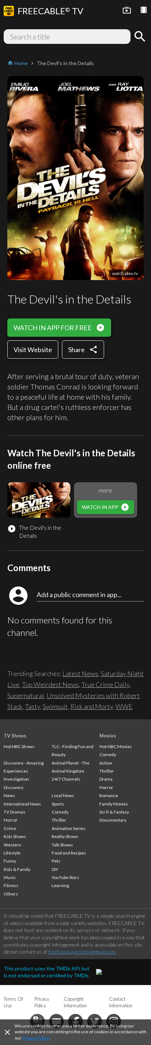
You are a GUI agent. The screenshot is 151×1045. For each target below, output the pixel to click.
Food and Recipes (69, 853)
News (9, 795)
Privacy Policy (35, 1038)
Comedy (60, 812)
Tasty (32, 706)
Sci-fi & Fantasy (114, 812)
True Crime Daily (105, 684)
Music (10, 877)
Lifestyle (12, 853)
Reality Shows (65, 836)
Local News (63, 795)
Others (11, 894)
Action (105, 763)
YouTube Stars (65, 877)
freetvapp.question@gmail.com (81, 951)
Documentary (112, 820)
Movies (107, 736)
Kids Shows (15, 836)
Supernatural (25, 695)
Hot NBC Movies (115, 746)
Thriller (59, 820)
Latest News (80, 673)
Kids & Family (17, 869)
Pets (56, 861)
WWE (124, 706)
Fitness (11, 885)
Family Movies (113, 804)
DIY (55, 869)
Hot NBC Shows (19, 746)
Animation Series (68, 828)
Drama (106, 779)
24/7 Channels (66, 779)
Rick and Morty (91, 706)
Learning (60, 885)
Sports (58, 804)
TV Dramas (14, 812)
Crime (10, 828)
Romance (108, 795)
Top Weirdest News (50, 684)
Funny (10, 861)
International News (22, 804)
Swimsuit (55, 706)
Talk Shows (62, 845)
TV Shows (15, 736)
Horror (11, 820)
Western (12, 845)
